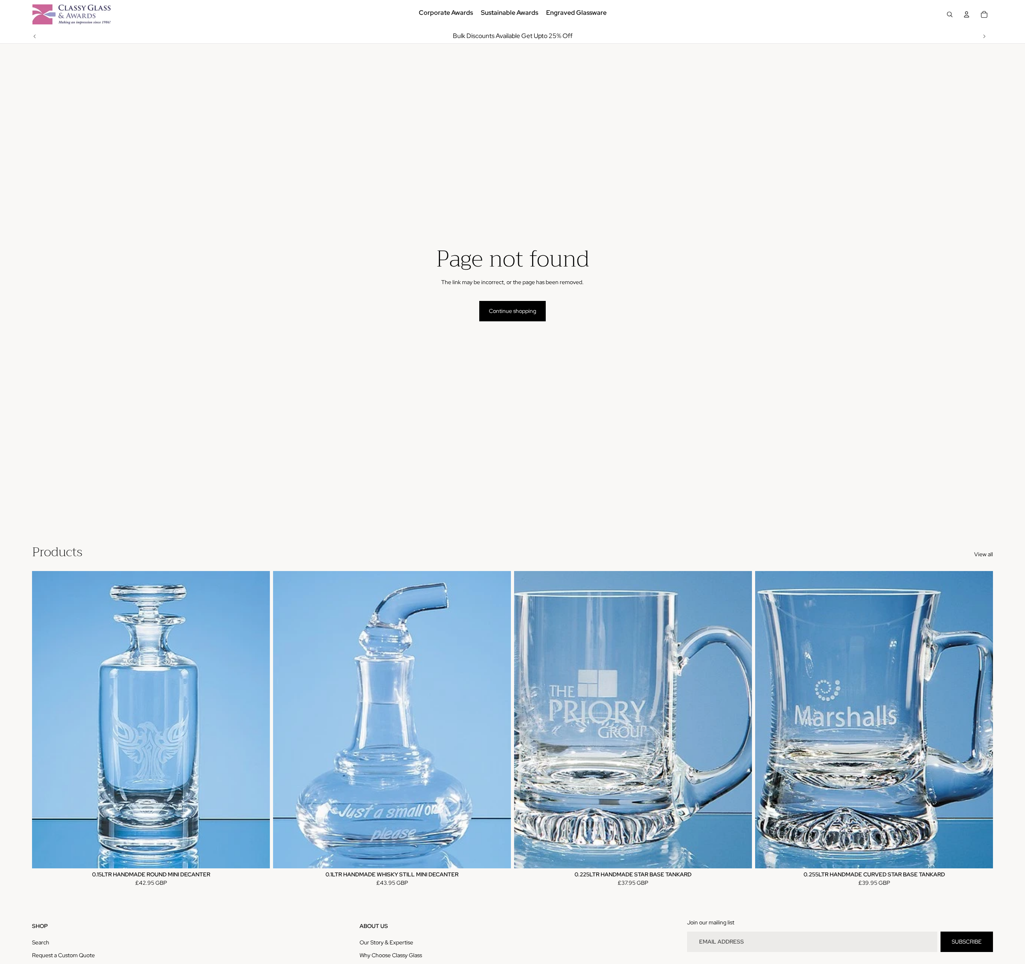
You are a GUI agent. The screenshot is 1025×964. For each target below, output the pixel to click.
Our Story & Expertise (386, 942)
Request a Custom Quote (63, 955)
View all (983, 554)
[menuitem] (446, 14)
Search (40, 942)
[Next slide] (984, 36)
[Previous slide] (35, 36)
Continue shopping (512, 311)
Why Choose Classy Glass (391, 955)
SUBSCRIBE (967, 941)
